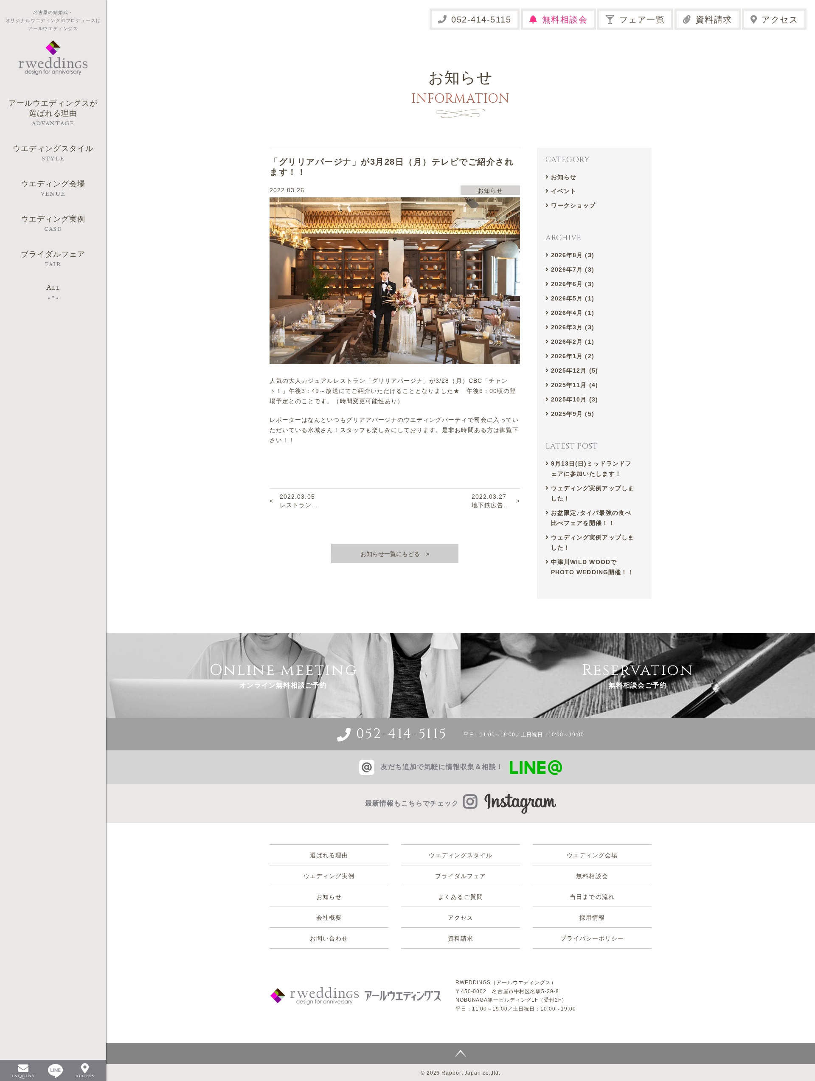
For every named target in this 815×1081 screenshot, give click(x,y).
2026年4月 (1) (572, 312)
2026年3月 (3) (572, 327)
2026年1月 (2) (572, 356)
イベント (563, 191)
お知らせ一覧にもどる (390, 553)
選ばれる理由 (329, 855)
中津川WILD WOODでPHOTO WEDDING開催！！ (592, 567)
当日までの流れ (592, 896)
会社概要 (329, 917)
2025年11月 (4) (574, 385)
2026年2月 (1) (572, 341)
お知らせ (563, 177)
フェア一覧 (642, 19)
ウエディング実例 (329, 876)
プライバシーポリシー (592, 938)
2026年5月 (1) (572, 298)
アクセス (780, 19)
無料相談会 (565, 19)
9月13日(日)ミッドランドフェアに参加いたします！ (591, 468)
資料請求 (714, 19)
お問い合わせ (329, 938)
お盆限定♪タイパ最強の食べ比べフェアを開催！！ (591, 517)
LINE (55, 1071)
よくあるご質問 (460, 896)
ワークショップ (573, 205)
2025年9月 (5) (572, 413)
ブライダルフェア (460, 876)
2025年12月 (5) (574, 370)
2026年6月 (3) (572, 284)
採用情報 (592, 917)
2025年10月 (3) (574, 399)
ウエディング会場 (592, 855)
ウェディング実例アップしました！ (592, 493)
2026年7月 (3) (572, 269)
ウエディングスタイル (461, 855)
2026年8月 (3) (572, 255)
